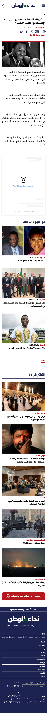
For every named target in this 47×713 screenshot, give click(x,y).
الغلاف (43, 637)
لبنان (43, 633)
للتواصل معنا (27, 702)
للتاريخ (42, 673)
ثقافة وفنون (41, 659)
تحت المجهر (41, 645)
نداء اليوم (37, 637)
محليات (31, 637)
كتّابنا (43, 642)
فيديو (43, 676)
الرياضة (42, 663)
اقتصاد (42, 652)
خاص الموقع (5, 637)
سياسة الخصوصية (40, 702)
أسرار (25, 637)
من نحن (43, 696)
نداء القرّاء (13, 637)
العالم (43, 15)
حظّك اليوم (41, 670)
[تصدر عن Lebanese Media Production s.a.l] (23, 618)
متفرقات (20, 637)
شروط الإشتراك (27, 699)
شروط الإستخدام (40, 699)
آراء (44, 649)
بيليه (35, 76)
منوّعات (42, 666)
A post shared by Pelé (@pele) (24, 211)
